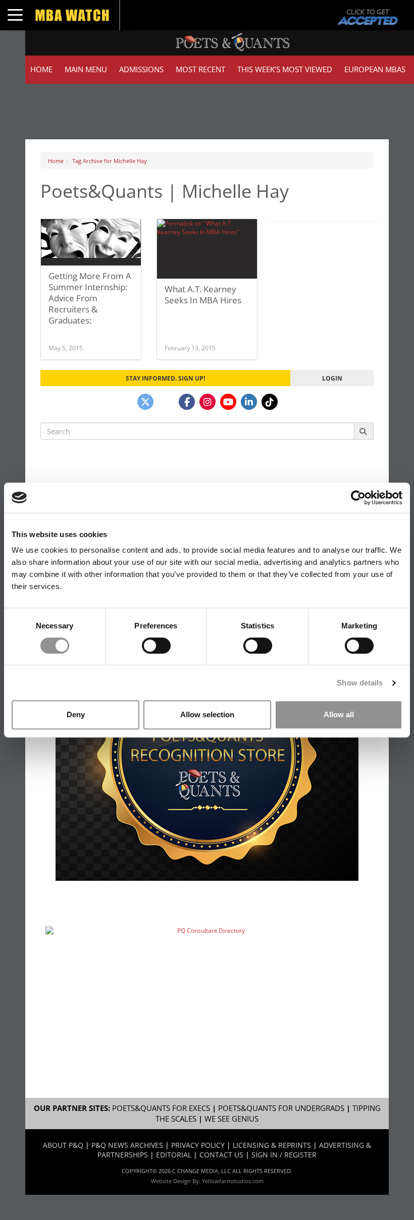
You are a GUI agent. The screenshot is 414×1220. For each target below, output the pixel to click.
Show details (360, 682)
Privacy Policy (198, 1145)
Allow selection (207, 714)
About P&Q (63, 1145)
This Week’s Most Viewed (284, 69)
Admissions (141, 69)
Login (332, 378)
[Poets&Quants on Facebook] (187, 402)
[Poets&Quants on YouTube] (228, 402)
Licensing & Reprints (272, 1145)
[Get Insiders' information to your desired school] (207, 754)
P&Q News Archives (127, 1145)
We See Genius (231, 1118)
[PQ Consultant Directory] (207, 976)
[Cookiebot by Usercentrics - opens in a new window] (358, 497)
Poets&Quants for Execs (161, 1108)
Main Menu (86, 69)
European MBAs (374, 69)
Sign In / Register (284, 1154)
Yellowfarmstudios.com (233, 1181)
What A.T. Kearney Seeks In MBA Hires (203, 294)
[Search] (364, 431)
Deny (76, 714)
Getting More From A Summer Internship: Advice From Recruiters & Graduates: (89, 298)
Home (41, 69)
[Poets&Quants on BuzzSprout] (166, 402)
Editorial (173, 1154)
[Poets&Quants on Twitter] (145, 402)
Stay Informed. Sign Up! (165, 378)
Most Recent (200, 69)
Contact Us (221, 1154)
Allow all (339, 714)
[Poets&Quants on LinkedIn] (249, 402)
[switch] (156, 646)
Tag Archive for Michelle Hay (109, 161)
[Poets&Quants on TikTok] (270, 402)
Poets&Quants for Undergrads (281, 1108)
